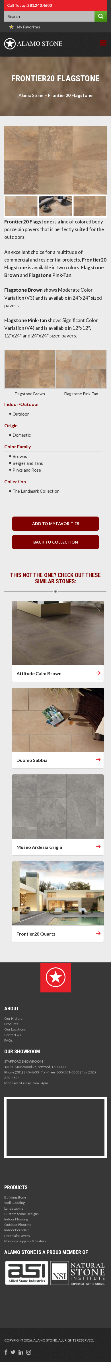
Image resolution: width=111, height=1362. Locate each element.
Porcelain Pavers (17, 1236)
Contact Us (12, 1035)
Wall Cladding (14, 1203)
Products (11, 1024)
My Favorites (28, 27)
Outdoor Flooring (17, 1224)
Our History (13, 1018)
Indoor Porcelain (17, 1230)
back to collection (55, 542)
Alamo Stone (30, 95)
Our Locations (15, 1029)
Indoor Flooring (16, 1219)
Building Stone (15, 1197)
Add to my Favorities (55, 523)
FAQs (8, 1040)
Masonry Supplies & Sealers (25, 1241)
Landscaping (13, 1208)
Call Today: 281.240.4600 (29, 5)
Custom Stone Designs (21, 1214)
